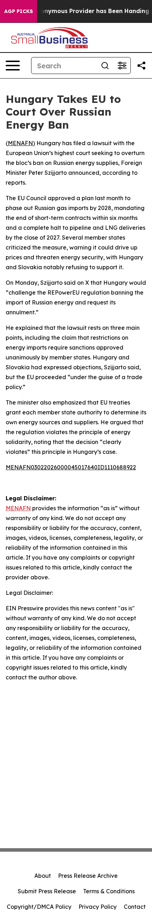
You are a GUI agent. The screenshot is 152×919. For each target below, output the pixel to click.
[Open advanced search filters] (121, 65)
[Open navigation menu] (13, 65)
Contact (135, 906)
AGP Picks (18, 11)
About (42, 875)
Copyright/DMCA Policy (39, 906)
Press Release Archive (88, 875)
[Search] (105, 65)
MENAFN (20, 143)
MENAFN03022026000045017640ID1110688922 (71, 467)
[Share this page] (141, 65)
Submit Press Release (47, 891)
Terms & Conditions (109, 891)
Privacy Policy (97, 906)
